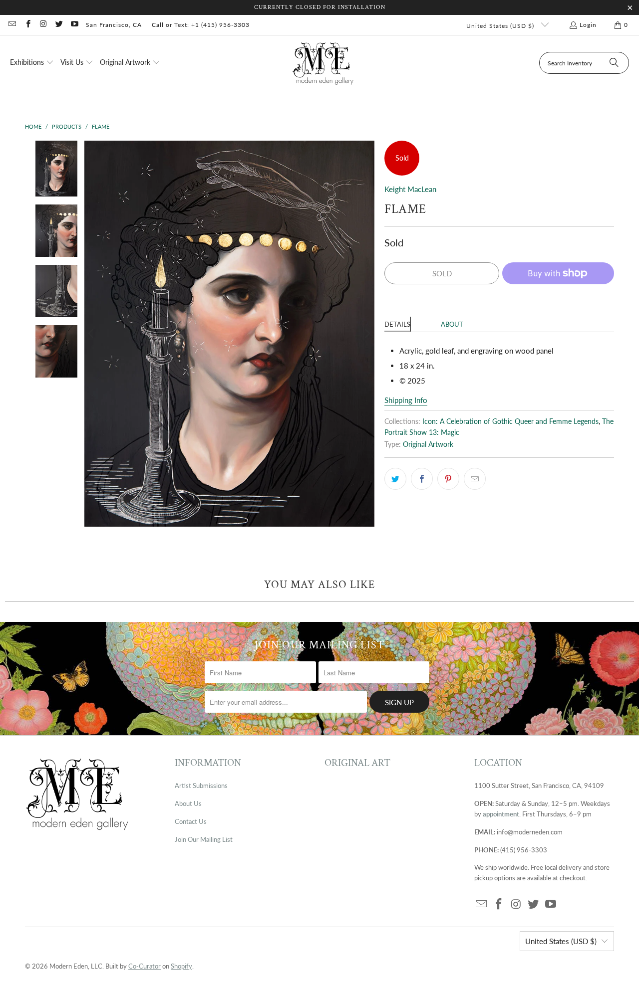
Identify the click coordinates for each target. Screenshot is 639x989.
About (452, 324)
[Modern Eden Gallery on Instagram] (43, 24)
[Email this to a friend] (475, 479)
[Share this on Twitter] (395, 479)
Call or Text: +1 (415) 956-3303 (201, 24)
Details (397, 324)
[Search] (614, 63)
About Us (188, 803)
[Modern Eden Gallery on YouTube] (74, 24)
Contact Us (191, 821)
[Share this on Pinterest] (448, 479)
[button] (32, 62)
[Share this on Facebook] (422, 479)
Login (588, 24)
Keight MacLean (410, 189)
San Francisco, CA (114, 24)
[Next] (367, 334)
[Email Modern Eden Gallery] (11, 24)
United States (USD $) (501, 25)
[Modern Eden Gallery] (323, 63)
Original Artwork (428, 444)
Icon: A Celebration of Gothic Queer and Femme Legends (510, 421)
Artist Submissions (201, 786)
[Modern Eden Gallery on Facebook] (27, 24)
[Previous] (92, 334)
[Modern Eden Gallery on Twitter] (58, 24)
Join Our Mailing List (204, 839)
